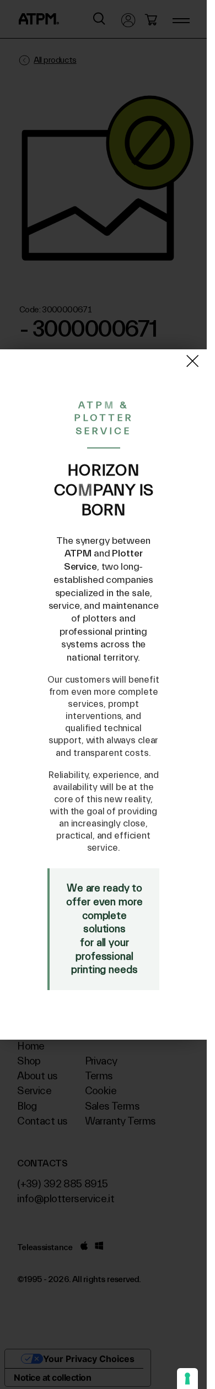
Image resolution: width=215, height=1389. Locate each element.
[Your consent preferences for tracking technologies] (187, 1378)
